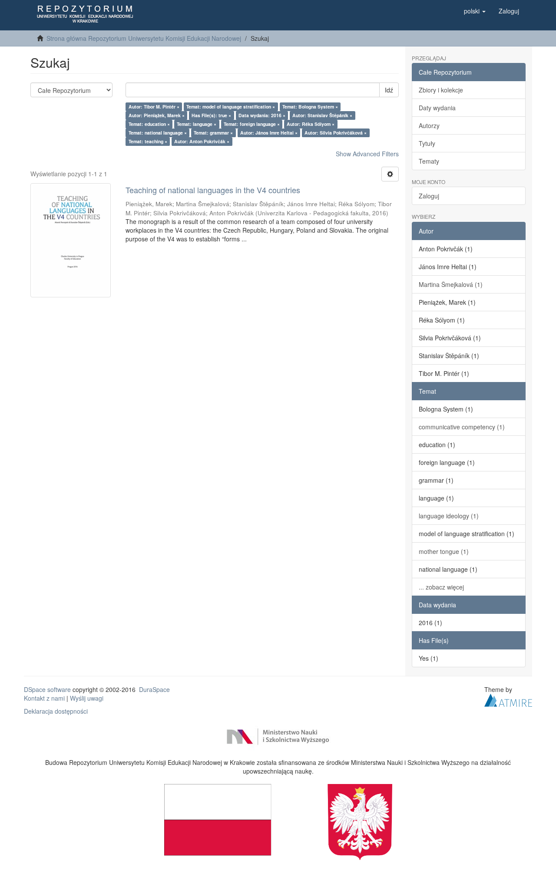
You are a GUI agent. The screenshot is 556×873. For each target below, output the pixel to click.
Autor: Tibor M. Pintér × (154, 106)
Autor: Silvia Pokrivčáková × (335, 132)
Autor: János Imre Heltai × (269, 132)
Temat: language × (196, 124)
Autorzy (429, 125)
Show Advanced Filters (367, 153)
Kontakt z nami (44, 698)
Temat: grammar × (213, 132)
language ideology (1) (449, 515)
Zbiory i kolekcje (441, 90)
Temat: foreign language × (252, 124)
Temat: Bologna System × (310, 106)
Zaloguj (429, 195)
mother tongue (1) (444, 551)
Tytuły (427, 143)
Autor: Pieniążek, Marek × (157, 115)
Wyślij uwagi (86, 698)
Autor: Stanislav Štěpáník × (322, 115)
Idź (389, 90)
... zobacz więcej (441, 587)
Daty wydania (437, 107)
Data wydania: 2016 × (261, 115)
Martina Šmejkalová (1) (451, 284)
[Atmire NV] (508, 699)
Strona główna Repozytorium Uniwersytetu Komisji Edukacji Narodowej (143, 38)
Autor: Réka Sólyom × (310, 124)
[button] (474, 11)
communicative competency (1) (462, 426)
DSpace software (47, 689)
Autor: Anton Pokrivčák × (201, 141)
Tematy (429, 161)
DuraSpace (154, 689)
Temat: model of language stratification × (230, 106)
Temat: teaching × (148, 141)
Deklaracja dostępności (56, 711)
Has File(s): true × (211, 115)
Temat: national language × (158, 132)
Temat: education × (149, 124)
